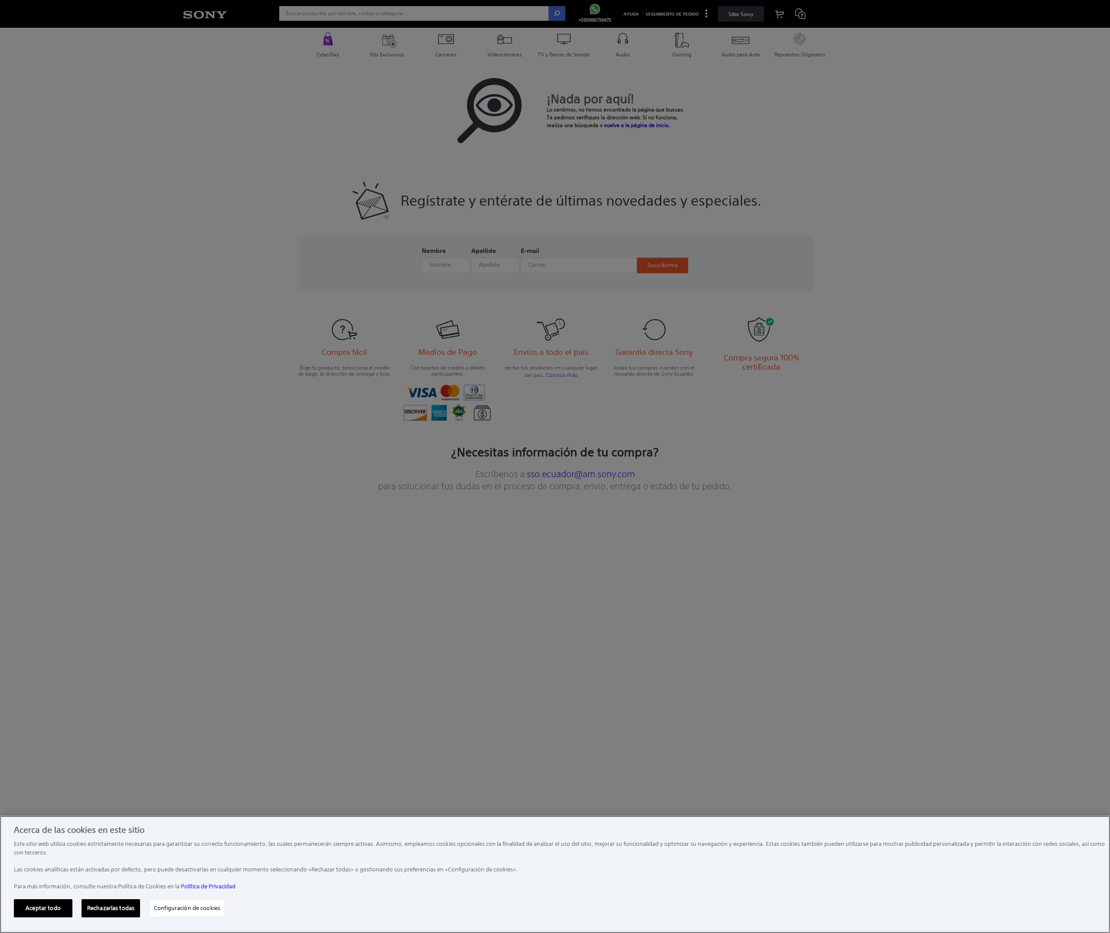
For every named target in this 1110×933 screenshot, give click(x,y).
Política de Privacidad (208, 886)
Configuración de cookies (187, 908)
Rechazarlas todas (110, 908)
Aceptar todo (43, 908)
